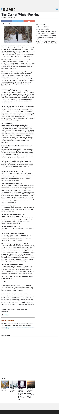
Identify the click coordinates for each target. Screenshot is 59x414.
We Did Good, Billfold (43, 27)
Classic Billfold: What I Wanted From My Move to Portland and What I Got (47, 42)
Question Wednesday (43, 29)
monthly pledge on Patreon (8, 327)
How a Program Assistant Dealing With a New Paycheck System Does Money (47, 37)
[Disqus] (29, 355)
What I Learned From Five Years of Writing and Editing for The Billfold (47, 32)
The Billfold (8, 9)
